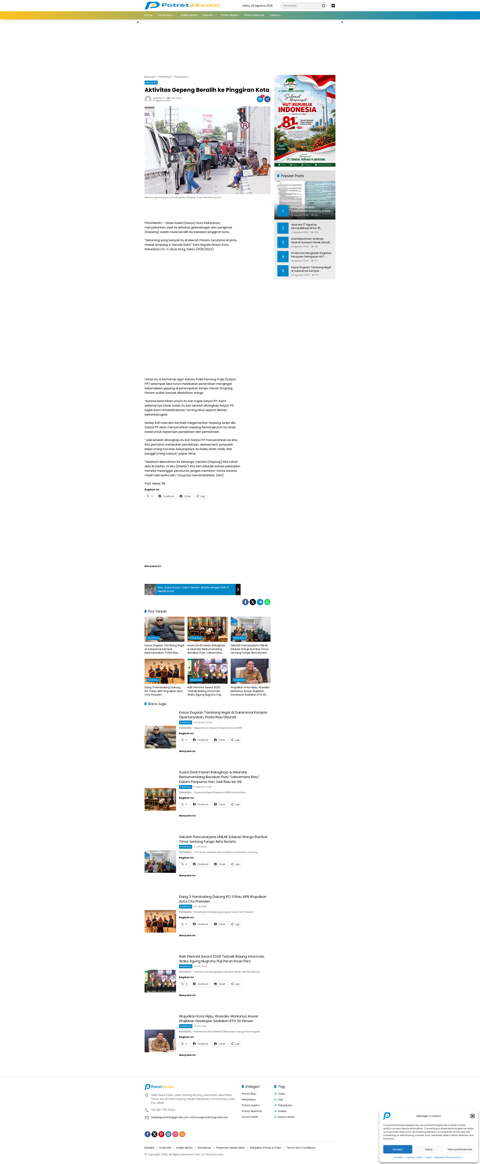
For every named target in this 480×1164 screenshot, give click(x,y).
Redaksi (149, 1148)
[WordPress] (168, 1134)
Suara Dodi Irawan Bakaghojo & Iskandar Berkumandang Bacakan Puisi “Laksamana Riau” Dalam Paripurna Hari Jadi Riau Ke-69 (206, 649)
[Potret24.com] (182, 5)
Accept (398, 1149)
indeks (282, 1111)
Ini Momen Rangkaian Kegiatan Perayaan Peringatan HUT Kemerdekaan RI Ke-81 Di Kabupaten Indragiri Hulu (311, 254)
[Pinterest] (161, 1134)
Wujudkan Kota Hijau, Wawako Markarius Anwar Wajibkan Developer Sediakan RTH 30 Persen (250, 691)
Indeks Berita (184, 1148)
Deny (428, 1149)
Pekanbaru (151, 82)
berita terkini (286, 1117)
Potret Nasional (252, 1111)
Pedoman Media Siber (230, 1148)
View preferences (460, 1149)
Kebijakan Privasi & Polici (448, 1157)
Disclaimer (204, 1148)
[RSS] (182, 1134)
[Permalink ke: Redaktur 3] (149, 99)
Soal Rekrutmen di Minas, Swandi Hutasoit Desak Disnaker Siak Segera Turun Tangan (311, 240)
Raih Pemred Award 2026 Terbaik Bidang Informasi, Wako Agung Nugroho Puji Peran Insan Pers (204, 691)
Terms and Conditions (300, 1148)
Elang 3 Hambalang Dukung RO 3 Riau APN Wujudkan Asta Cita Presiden (164, 691)
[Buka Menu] (333, 5)
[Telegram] (260, 602)
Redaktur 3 (159, 98)
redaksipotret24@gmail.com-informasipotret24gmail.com (189, 1117)
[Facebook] (245, 602)
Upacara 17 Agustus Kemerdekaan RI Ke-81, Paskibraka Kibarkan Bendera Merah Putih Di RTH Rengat (309, 226)
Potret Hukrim (251, 1105)
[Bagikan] (267, 99)
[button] (472, 1116)
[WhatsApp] (267, 602)
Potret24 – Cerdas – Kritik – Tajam (413, 1157)
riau (280, 1099)
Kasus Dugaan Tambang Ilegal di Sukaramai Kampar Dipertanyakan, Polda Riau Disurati (164, 649)
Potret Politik (250, 1117)
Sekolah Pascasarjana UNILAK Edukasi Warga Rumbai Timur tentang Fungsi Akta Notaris (250, 649)
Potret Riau (153, 637)
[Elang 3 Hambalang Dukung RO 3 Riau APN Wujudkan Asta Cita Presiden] (164, 671)
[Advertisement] (126, 75)
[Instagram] (175, 1134)
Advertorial (196, 679)
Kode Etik (165, 1148)
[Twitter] (253, 602)
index (281, 1094)
